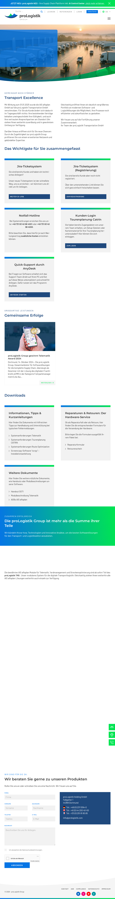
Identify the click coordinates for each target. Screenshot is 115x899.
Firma (6, 793)
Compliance (81, 889)
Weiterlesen (46, 383)
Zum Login (71, 246)
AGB (72, 889)
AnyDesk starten (18, 295)
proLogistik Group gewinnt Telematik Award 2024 (29, 357)
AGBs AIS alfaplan (19, 499)
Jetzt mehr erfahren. (94, 3)
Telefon (7, 814)
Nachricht (8, 825)
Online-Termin (92, 11)
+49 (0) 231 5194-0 (79, 807)
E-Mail (34, 814)
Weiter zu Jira (17, 197)
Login (79, 12)
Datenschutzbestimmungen (32, 850)
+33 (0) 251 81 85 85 (79, 813)
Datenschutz (93, 889)
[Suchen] (42, 11)
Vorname (7, 804)
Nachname (36, 804)
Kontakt (65, 889)
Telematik (44, 572)
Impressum (106, 889)
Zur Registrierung (75, 197)
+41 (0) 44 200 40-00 (80, 810)
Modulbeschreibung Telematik (24, 495)
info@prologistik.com (73, 818)
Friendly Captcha (34, 861)
